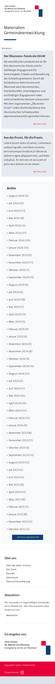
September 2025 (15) (21, 277)
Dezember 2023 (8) (20, 432)
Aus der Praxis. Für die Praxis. (23, 137)
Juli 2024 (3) (16, 380)
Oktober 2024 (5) (19, 358)
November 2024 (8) (20, 351)
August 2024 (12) (19, 373)
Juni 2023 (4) (16, 477)
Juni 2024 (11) (17, 388)
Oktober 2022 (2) (19, 529)
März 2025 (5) (17, 321)
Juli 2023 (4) (16, 469)
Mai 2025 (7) (16, 306)
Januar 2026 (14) (19, 247)
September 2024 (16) (21, 366)
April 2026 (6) (17, 225)
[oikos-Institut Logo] (23, 6)
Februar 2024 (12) (19, 418)
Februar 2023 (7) (19, 506)
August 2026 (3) (18, 195)
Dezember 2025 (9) (20, 255)
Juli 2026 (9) (16, 203)
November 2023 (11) (21, 440)
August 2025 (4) (18, 284)
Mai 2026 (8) (16, 218)
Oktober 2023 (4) (19, 447)
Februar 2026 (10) (19, 240)
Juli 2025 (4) (16, 292)
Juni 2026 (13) (17, 210)
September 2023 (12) (21, 455)
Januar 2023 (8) (18, 514)
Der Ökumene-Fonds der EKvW (24, 56)
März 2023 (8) (17, 499)
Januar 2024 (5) (18, 425)
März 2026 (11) (17, 232)
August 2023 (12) (19, 462)
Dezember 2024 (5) (20, 344)
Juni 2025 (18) (17, 299)
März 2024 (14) (18, 410)
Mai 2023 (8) (16, 484)
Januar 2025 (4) (18, 336)
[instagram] (22, 672)
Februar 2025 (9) (19, 329)
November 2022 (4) (20, 521)
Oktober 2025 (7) (19, 269)
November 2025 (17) (21, 262)
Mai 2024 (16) (17, 395)
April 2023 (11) (17, 492)
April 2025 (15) (17, 314)
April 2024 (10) (17, 403)
